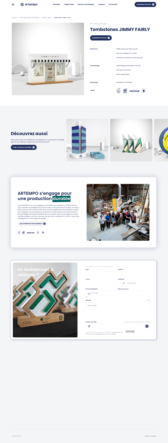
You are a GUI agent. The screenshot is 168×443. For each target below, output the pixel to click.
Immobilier (48, 412)
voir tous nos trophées (22, 147)
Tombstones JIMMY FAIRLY (62, 17)
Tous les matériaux (18, 393)
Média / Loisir (46, 17)
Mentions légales (150, 436)
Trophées (56, 4)
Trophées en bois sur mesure (83, 404)
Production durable (86, 4)
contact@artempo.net (103, 375)
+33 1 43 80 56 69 (69, 375)
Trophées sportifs (79, 400)
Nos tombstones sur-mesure (30, 17)
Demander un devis (144, 4)
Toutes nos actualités (80, 393)
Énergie (47, 397)
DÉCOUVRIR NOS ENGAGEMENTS (31, 224)
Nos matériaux (139, 400)
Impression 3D (16, 412)
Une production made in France (145, 393)
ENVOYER (130, 331)
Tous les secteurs (51, 393)
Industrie (48, 404)
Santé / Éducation (51, 408)
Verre (13, 408)
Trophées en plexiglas (80, 412)
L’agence (112, 387)
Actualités (113, 4)
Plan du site (113, 404)
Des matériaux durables (143, 397)
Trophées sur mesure (80, 397)
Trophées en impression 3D (82, 420)
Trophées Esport (78, 416)
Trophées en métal (79, 423)
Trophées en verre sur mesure (83, 408)
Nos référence (114, 400)
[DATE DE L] (86, 296)
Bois (13, 397)
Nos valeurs (113, 397)
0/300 (148, 300)
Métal (14, 404)
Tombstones (69, 4)
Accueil (14, 17)
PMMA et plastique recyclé (21, 400)
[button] (164, 140)
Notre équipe (113, 393)
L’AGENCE (101, 4)
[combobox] (121, 283)
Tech (47, 416)
